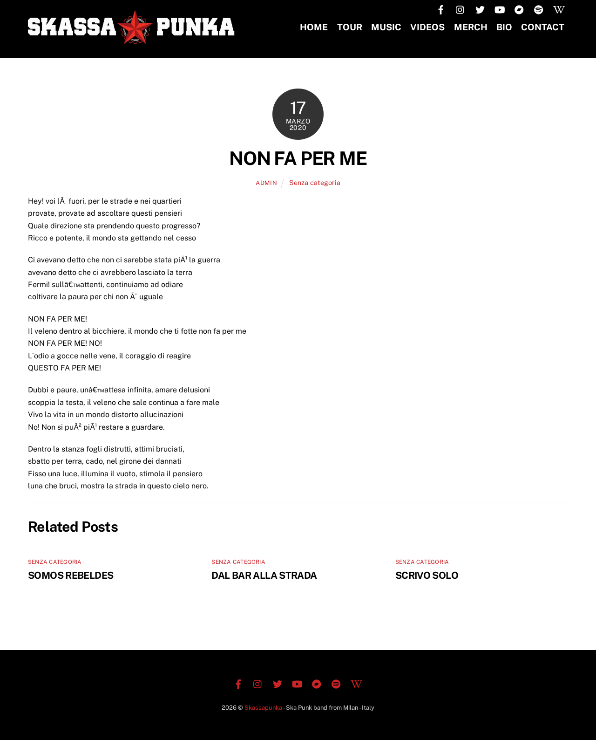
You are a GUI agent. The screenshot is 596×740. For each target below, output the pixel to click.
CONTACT (542, 27)
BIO (504, 27)
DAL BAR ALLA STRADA (264, 575)
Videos (427, 27)
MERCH (471, 27)
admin (266, 182)
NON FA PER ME (297, 158)
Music (386, 27)
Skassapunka (263, 707)
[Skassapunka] (132, 39)
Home (314, 27)
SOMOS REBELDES (70, 575)
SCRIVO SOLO (426, 575)
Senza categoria (314, 182)
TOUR (349, 27)
